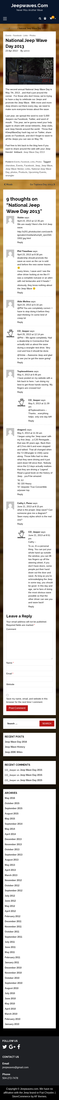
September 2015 (13, 808)
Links (25, 35)
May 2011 (10, 952)
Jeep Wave (46, 165)
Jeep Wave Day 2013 (34, 152)
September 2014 (13, 823)
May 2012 (10, 906)
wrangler (10, 175)
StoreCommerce (21, 1096)
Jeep (37, 165)
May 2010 (10, 1003)
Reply (20, 242)
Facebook (17, 35)
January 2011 (12, 962)
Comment (11, 629)
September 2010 (13, 983)
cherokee (10, 165)
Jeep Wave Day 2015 (31, 770)
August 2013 (11, 859)
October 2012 (12, 885)
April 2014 (10, 834)
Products (23, 172)
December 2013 (13, 839)
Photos (33, 35)
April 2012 (10, 911)
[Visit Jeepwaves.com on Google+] (12, 1047)
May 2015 (10, 818)
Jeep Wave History (15, 746)
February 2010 (12, 1019)
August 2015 (11, 813)
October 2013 (12, 849)
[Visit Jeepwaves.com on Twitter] (4, 1047)
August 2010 (11, 988)
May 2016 (10, 798)
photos (14, 172)
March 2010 (11, 1013)
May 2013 (10, 865)
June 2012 (10, 900)
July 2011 (10, 942)
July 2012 (10, 895)
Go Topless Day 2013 (41, 184)
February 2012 (12, 916)
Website (10, 684)
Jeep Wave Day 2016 (16, 741)
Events (13, 28)
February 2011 (12, 957)
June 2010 (10, 998)
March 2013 (11, 875)
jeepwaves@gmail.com (15, 1067)
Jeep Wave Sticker (15, 169)
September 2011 (13, 936)
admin (27, 50)
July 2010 (10, 993)
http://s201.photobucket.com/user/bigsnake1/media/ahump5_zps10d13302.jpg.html (35, 234)
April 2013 (10, 870)
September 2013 (13, 854)
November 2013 (13, 844)
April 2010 (10, 1008)
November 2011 (13, 926)
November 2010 (13, 972)
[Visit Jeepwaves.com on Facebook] (18, 1047)
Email (9, 673)
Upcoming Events (37, 172)
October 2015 (12, 803)
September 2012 (13, 890)
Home (5, 28)
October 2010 (12, 978)
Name (10, 663)
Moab (9, 184)
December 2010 (13, 967)
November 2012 (13, 880)
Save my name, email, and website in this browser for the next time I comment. (27, 700)
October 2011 (12, 931)
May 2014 (10, 828)
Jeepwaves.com (29, 5)
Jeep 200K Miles (13, 752)
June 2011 (10, 947)
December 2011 (13, 921)
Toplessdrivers (25, 371)
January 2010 (12, 1024)
